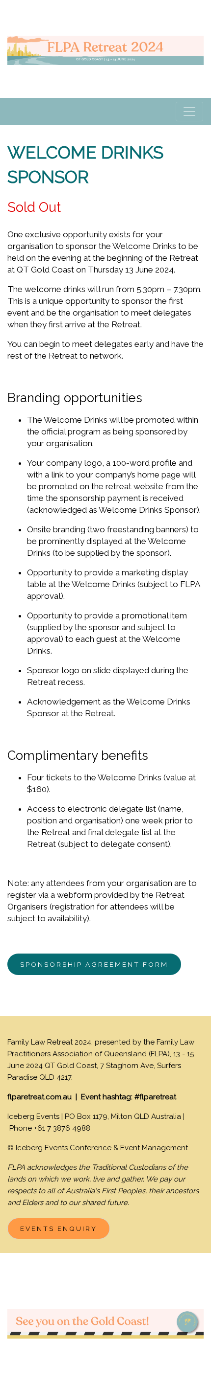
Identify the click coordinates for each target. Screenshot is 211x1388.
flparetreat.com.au (39, 1096)
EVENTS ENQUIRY (58, 1228)
